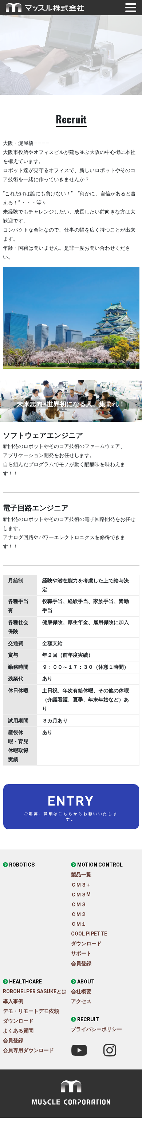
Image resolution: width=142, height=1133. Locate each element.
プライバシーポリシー (96, 1029)
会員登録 (81, 963)
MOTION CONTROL (100, 865)
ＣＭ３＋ (81, 885)
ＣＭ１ (78, 924)
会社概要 (81, 991)
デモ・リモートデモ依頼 (31, 1011)
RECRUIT (88, 1019)
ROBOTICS (22, 865)
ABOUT (86, 982)
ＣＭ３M (81, 894)
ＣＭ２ (78, 914)
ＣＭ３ (78, 904)
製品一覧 (81, 874)
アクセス (81, 1001)
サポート (81, 953)
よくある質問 (18, 1031)
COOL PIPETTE (89, 934)
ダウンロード (86, 943)
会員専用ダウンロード (28, 1050)
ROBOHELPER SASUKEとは (35, 991)
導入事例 (13, 1001)
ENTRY (71, 807)
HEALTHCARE (25, 982)
